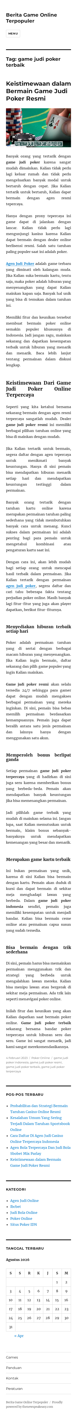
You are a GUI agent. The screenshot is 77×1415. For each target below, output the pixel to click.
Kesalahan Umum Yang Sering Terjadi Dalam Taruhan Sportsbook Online (40, 1124)
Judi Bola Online (23, 1212)
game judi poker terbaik (23, 1066)
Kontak (12, 1378)
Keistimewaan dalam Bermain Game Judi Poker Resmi (38, 91)
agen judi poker (21, 586)
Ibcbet (15, 1206)
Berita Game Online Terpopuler (31, 18)
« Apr (19, 1336)
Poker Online (40, 1058)
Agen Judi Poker (20, 263)
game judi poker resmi (46, 1062)
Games (12, 1357)
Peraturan (14, 1389)
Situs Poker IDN (23, 1224)
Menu (13, 33)
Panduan (14, 1368)
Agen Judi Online (24, 1200)
